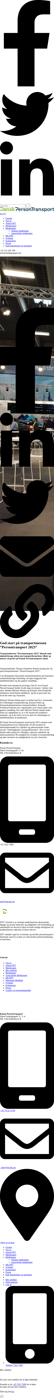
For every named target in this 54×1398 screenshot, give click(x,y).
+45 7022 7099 (19, 1384)
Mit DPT (3, 214)
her (12, 1391)
